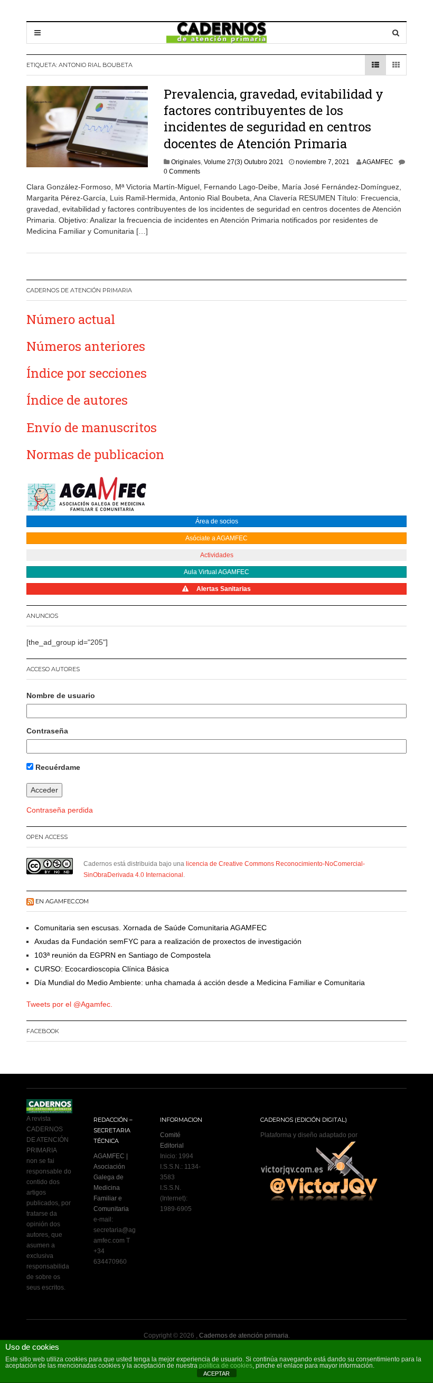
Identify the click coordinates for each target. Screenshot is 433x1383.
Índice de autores (77, 400)
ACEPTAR (216, 1373)
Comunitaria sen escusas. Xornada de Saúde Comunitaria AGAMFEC (150, 927)
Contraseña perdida (59, 810)
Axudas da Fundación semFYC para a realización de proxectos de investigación (168, 941)
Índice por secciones (86, 373)
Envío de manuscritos (91, 427)
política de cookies (225, 1365)
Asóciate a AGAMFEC (216, 538)
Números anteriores (85, 346)
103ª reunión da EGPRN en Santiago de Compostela (122, 955)
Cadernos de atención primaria (243, 1335)
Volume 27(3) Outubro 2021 (244, 162)
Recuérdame (56, 767)
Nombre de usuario (60, 695)
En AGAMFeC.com (62, 901)
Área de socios (216, 521)
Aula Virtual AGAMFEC (216, 572)
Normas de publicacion (95, 454)
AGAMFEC (377, 162)
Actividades (216, 555)
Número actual (70, 319)
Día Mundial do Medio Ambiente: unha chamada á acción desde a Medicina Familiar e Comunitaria (199, 982)
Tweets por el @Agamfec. (69, 1004)
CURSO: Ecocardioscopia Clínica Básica (101, 969)
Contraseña (47, 731)
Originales (186, 162)
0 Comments (182, 171)
